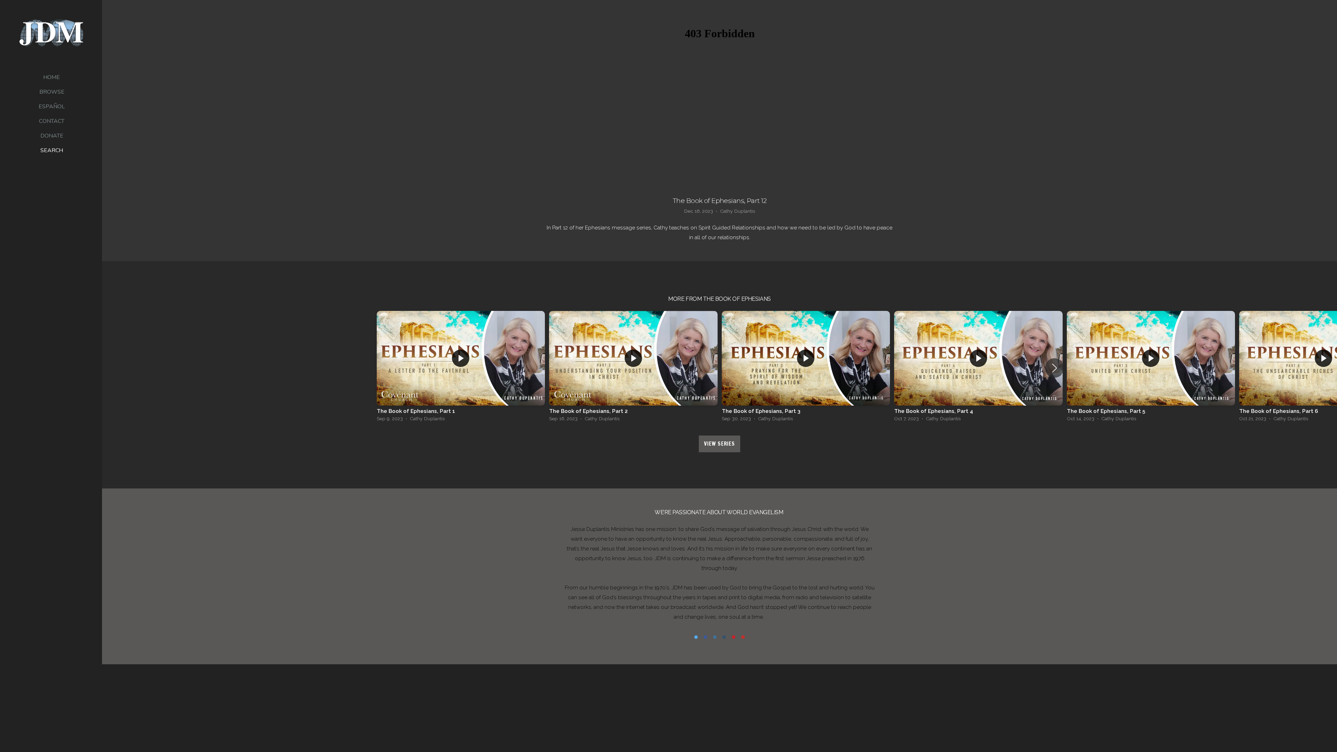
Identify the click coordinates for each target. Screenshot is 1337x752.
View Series (719, 443)
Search (51, 150)
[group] (461, 368)
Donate (51, 136)
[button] (1054, 368)
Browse (51, 92)
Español (52, 106)
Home (51, 77)
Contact (51, 121)
